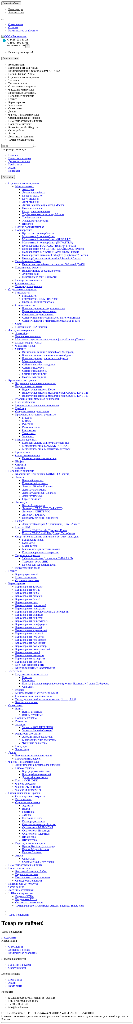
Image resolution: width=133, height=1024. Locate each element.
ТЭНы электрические (21, 893)
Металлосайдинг (32, 361)
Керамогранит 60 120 (27, 589)
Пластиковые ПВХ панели (31, 326)
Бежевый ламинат (32, 480)
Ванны (19, 708)
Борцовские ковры (33, 539)
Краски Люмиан (32, 852)
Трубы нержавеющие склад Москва (43, 214)
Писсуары (21, 746)
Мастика (20, 467)
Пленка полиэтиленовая (29, 226)
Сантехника (15, 705)
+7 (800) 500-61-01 (17, 42)
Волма (26, 808)
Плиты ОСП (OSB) (26, 780)
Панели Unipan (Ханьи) (29, 342)
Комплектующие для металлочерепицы (45, 442)
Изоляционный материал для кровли (37, 398)
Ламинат (20, 477)
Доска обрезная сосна (35, 777)
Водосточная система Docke (38, 389)
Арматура (28, 189)
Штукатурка (29, 839)
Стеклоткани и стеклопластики (33, 696)
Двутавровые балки (33, 192)
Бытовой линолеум (33, 505)
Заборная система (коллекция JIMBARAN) (47, 558)
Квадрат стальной (32, 195)
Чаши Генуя (22, 749)
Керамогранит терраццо (29, 655)
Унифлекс (28, 436)
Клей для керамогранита (29, 664)
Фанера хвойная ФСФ (28, 789)
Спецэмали (29, 858)
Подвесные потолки (20, 868)
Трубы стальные (31, 217)
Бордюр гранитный (26, 574)
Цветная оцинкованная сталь (39, 458)
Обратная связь (17, 967)
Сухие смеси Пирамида (36, 830)
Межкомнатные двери (28, 758)
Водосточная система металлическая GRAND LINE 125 (55, 392)
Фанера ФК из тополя (28, 786)
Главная (13, 155)
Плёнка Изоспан (25, 402)
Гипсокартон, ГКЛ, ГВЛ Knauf (40, 298)
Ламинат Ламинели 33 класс (39, 492)
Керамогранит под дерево (30, 639)
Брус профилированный (36, 774)
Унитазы (20, 724)
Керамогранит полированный (33, 649)
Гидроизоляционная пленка (31, 674)
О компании (15, 24)
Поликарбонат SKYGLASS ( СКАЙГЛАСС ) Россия (53, 248)
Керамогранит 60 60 (27, 592)
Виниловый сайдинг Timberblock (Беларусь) (48, 351)
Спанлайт (28, 686)
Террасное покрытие (27, 555)
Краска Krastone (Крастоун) (38, 846)
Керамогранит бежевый (29, 595)
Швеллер (27, 223)
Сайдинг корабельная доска (38, 364)
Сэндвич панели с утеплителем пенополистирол (51, 317)
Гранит (12, 570)
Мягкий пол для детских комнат (41, 549)
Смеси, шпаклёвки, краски (24, 793)
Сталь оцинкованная (27, 455)
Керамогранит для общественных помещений (42, 611)
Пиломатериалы (24, 767)
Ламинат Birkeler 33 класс (37, 486)
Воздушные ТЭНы (26, 899)
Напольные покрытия (21, 470)
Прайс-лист (15, 164)
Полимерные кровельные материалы (37, 405)
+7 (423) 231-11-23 (17, 39)
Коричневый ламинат (35, 483)
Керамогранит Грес (26, 602)
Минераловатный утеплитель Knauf (36, 692)
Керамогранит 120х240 (28, 586)
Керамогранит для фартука (31, 624)
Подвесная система (26, 874)
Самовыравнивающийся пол (39, 824)
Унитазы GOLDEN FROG (37, 727)
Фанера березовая (25, 783)
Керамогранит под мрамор (31, 645)
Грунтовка (28, 811)
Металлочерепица (26, 439)
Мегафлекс (28, 680)
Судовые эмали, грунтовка (38, 861)
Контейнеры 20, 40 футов (23, 883)
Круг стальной (30, 198)
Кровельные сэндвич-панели (39, 311)
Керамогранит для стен (29, 617)
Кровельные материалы (22, 380)
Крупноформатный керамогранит (35, 667)
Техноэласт (29, 433)
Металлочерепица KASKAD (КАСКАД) (46, 445)
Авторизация (16, 12)
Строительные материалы (23, 183)
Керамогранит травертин (30, 658)
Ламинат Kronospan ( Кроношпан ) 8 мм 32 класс (51, 524)
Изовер (19, 689)
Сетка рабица (16, 886)
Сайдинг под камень (34, 370)
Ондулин (20, 464)
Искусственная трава (27, 567)
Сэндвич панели (25, 305)
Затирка (27, 814)
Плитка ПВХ (23, 527)
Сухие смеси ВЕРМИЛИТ (37, 827)
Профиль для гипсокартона (38, 301)
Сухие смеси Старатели (36, 833)
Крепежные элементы (28, 336)
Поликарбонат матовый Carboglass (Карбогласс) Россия (55, 255)
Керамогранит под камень (30, 642)
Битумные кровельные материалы (35, 383)
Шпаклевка (29, 836)
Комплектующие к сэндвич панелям (43, 308)
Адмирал (27, 805)
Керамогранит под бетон (30, 636)
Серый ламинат (31, 498)
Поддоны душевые (26, 717)
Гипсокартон (22, 292)
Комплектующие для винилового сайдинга (47, 355)
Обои (18, 323)
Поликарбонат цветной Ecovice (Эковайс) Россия (51, 258)
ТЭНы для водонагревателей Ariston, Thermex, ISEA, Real (49, 905)
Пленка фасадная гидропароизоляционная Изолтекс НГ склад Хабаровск (65, 683)
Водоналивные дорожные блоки (41, 270)
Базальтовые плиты (26, 702)
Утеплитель (15, 671)
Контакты (14, 170)
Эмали (19, 855)
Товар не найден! (18, 914)
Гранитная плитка (26, 577)
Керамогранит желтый (28, 627)
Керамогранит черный (28, 661)
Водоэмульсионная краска (30, 843)
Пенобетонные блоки (28, 261)
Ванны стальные (32, 711)
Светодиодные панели (28, 880)
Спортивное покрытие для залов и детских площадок (47, 536)
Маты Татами (30, 545)
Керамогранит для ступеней (31, 620)
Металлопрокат (24, 186)
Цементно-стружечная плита (25, 864)
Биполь (26, 420)
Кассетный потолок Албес (31, 871)
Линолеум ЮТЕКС (33, 514)
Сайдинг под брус (33, 367)
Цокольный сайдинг (34, 377)
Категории (8, 177)
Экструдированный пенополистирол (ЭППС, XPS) (45, 699)
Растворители (23, 799)
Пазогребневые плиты (28, 280)
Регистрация (15, 9)
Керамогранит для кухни (30, 608)
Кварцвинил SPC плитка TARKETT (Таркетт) (42, 473)
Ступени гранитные (27, 580)
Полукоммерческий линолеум (40, 517)
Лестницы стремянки (21, 889)
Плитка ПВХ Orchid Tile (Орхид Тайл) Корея (48, 533)
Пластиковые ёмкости (28, 267)
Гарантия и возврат (19, 158)
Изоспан (27, 677)
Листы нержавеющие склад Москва (43, 204)
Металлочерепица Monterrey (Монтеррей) (46, 448)
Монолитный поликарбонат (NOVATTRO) (47, 242)
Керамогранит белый (27, 599)
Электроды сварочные (28, 286)
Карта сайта (15, 985)
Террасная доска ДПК (35, 561)
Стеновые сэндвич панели (38, 314)
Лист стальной (30, 201)
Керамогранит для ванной (30, 605)
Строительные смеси (27, 802)
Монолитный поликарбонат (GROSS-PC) (46, 239)
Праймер (20, 408)
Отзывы (13, 27)
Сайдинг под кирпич (34, 373)
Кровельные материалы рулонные (35, 414)
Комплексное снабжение (23, 30)
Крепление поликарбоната (38, 233)
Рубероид (27, 423)
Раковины (21, 721)
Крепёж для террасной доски (39, 564)
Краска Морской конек (35, 849)
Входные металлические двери (33, 755)
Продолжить (8, 937)
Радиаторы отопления (28, 733)
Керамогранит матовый (29, 633)
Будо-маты (28, 542)
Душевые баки (30, 273)
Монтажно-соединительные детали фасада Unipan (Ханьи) (50, 339)
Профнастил (22, 452)
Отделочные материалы (22, 289)
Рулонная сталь (31, 427)
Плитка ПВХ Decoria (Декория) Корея (44, 530)
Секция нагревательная (29, 902)
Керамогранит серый (27, 652)
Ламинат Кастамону (34, 489)
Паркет (19, 520)
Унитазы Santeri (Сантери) (37, 730)
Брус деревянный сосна (36, 771)
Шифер (19, 461)
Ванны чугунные (32, 714)
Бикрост (27, 417)
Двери (12, 752)
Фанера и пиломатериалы (23, 761)
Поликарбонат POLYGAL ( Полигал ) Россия (49, 245)
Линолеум (21, 502)
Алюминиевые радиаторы (37, 736)
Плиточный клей (32, 818)
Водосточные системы (28, 386)
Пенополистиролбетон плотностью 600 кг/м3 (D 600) (53, 264)
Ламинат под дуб (32, 495)
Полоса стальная (32, 208)
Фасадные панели (25, 345)
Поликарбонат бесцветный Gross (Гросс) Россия (50, 251)
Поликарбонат (23, 230)
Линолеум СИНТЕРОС (36, 511)
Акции (12, 167)
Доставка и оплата (19, 161)
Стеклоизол (29, 430)
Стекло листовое (25, 283)
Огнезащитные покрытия (30, 796)
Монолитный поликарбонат (38, 236)
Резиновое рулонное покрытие (40, 552)
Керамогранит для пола (29, 614)
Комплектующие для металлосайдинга (45, 358)
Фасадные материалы (21, 330)
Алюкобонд (22, 333)
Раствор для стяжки (33, 821)
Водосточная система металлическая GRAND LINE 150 (55, 395)
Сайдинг (20, 348)
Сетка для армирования (36, 211)
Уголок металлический (35, 220)
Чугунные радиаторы (34, 742)
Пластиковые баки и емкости (39, 276)
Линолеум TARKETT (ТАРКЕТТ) (42, 508)
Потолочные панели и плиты (32, 877)
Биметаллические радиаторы (39, 739)
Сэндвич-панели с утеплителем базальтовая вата (51, 320)
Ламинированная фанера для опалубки (38, 764)
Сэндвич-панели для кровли (32, 411)
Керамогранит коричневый (31, 630)
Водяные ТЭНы (24, 896)
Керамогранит (16, 583)
